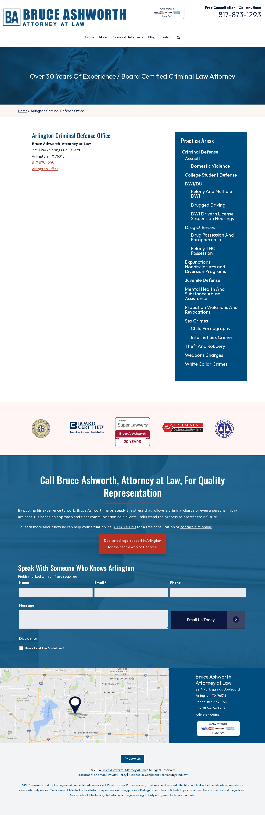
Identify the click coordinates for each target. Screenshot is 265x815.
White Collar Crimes (206, 364)
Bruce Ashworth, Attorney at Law (123, 770)
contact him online (196, 527)
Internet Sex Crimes (212, 337)
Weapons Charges (204, 355)
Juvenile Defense (202, 280)
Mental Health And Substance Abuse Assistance (205, 293)
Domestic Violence (210, 166)
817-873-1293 (239, 14)
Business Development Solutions (150, 775)
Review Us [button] (133, 759)
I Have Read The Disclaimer (44, 648)
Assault (192, 158)
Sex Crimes (196, 321)
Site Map (100, 775)
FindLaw (182, 775)
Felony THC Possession (203, 250)
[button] (261, 787)
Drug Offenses (200, 227)
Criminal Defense (126, 37)
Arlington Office (45, 168)
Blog (151, 37)
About (103, 37)
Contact (165, 37)
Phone (175, 582)
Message (26, 605)
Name (24, 582)
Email (100, 582)
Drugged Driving (208, 205)
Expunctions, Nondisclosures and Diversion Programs (205, 266)
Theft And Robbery (205, 346)
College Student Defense (211, 175)
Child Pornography (210, 328)
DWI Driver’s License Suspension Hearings (212, 216)
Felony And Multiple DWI (211, 193)
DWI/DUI (194, 184)
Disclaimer (28, 638)
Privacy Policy (117, 775)
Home (89, 37)
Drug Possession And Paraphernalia (212, 237)
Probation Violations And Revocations (211, 309)
